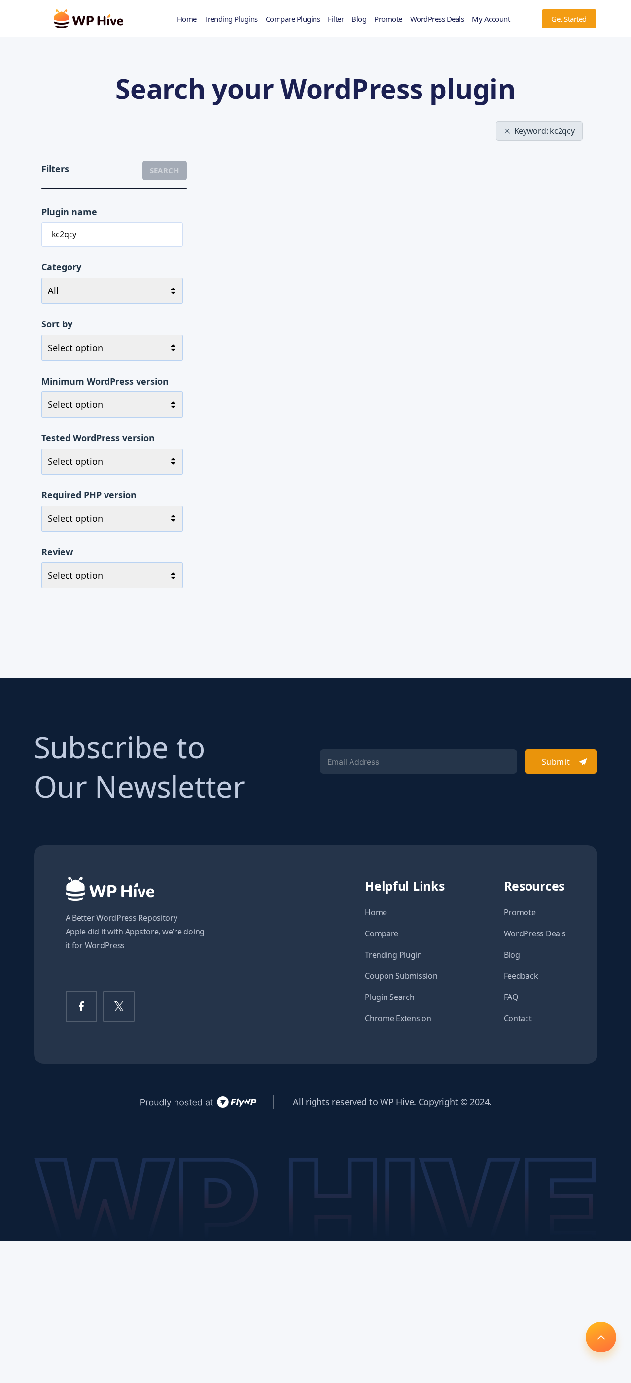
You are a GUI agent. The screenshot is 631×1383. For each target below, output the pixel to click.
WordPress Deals (437, 18)
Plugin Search (390, 997)
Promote (388, 18)
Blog (358, 18)
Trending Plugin (393, 954)
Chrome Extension (398, 1018)
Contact (518, 1018)
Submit (556, 761)
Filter (336, 18)
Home (187, 18)
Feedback (521, 975)
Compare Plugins (293, 18)
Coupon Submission (401, 975)
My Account (491, 18)
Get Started (569, 18)
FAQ (511, 997)
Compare (381, 933)
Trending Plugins (231, 18)
